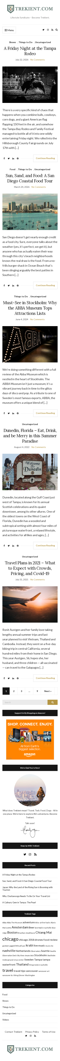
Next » (47, 691)
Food (12, 169)
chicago (10, 939)
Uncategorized (43, 42)
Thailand (22, 964)
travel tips (19, 970)
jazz (23, 946)
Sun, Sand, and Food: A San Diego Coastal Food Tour (30, 178)
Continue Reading (45, 158)
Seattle (45, 950)
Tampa (38, 959)
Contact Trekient (13, 1031)
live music (39, 945)
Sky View (20, 955)
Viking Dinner (19, 975)
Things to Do (25, 42)
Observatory (35, 951)
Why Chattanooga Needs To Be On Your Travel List (26, 896)
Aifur (37, 922)
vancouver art (43, 971)
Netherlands (23, 950)
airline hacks (45, 922)
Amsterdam (20, 927)
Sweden (29, 959)
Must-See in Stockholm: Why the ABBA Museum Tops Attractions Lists (30, 308)
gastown (5, 946)
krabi (29, 945)
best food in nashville (43, 928)
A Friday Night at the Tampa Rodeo (30, 51)
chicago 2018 (26, 939)
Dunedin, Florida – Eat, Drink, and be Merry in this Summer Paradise (30, 436)
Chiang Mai (44, 932)
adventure (29, 922)
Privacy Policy (32, 1031)
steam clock (29, 955)
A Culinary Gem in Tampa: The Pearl (19, 902)
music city (49, 946)
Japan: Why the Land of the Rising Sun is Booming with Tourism (27, 888)
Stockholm (40, 955)
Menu (10, 30)
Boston (12, 932)
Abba (4, 922)
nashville (8, 950)
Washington (30, 975)
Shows (12, 42)
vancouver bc (7, 975)
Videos (5, 1019)
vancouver (32, 970)
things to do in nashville (38, 965)
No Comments (37, 59)
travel (7, 970)
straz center (19, 960)
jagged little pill (15, 946)
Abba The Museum (14, 922)
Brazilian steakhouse (26, 933)
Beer (31, 927)
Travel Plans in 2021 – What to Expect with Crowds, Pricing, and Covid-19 (30, 568)
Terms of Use (48, 1031)
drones (39, 939)
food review (50, 939)
